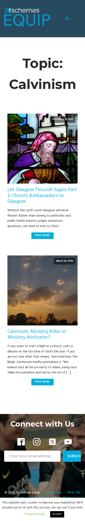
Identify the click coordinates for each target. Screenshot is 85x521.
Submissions (53, 492)
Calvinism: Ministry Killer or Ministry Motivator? (36, 335)
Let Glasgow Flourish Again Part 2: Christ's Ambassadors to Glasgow (42, 196)
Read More (42, 235)
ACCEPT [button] (57, 514)
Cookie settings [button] (34, 514)
